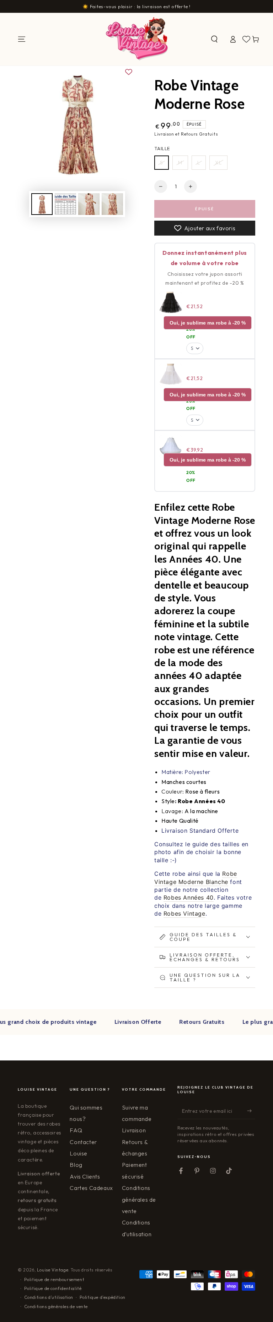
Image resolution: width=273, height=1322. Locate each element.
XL (218, 162)
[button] (214, 39)
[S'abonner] (251, 1111)
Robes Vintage (184, 913)
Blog (76, 1164)
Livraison (134, 1130)
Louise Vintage (52, 1270)
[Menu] (21, 39)
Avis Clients (85, 1176)
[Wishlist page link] (246, 39)
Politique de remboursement (54, 1279)
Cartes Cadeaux (91, 1187)
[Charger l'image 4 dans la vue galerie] (112, 204)
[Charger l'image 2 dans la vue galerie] (65, 204)
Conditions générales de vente (139, 1199)
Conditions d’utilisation (48, 1297)
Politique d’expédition (102, 1297)
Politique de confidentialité (53, 1288)
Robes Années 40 (189, 897)
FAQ (76, 1130)
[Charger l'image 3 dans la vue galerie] (89, 204)
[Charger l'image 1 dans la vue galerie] (42, 204)
